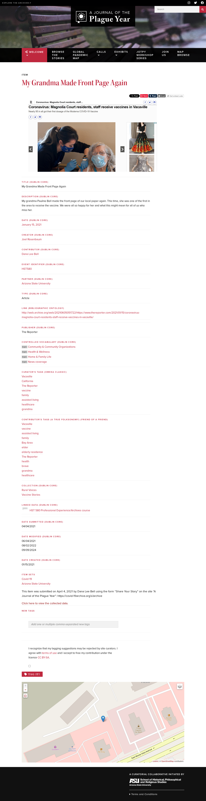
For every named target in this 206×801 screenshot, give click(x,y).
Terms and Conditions (144, 794)
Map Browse (183, 53)
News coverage (37, 362)
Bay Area (27, 442)
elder (25, 447)
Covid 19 (27, 579)
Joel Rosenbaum (32, 239)
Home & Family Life (39, 357)
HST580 (27, 269)
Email (162, 96)
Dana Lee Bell (30, 254)
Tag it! (34, 674)
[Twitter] (195, 3)
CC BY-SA (43, 657)
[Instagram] (189, 3)
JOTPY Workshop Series (145, 55)
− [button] (25, 689)
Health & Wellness (39, 352)
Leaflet (155, 761)
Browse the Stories (58, 55)
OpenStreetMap (167, 761)
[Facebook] (201, 3)
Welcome (36, 52)
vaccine (26, 390)
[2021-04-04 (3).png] (92, 103)
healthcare (28, 404)
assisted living (30, 400)
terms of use (49, 653)
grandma (27, 409)
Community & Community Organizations (51, 347)
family (25, 395)
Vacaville (27, 376)
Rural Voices (29, 490)
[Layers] (180, 686)
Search (202, 9)
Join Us (165, 53)
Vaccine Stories (31, 494)
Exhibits (121, 51)
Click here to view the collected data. (45, 603)
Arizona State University (36, 283)
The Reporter (30, 386)
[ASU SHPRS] (155, 785)
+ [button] (25, 685)
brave (25, 466)
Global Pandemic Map (80, 55)
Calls (101, 51)
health (25, 461)
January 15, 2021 (31, 224)
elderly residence (32, 452)
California (27, 381)
